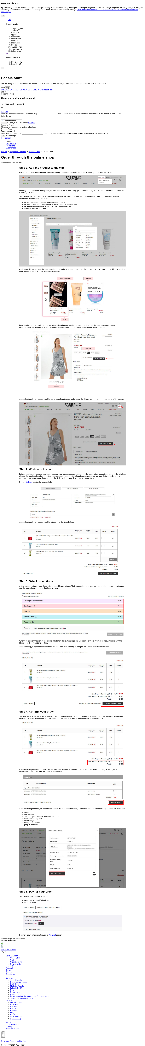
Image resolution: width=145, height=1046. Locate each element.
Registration (6, 138)
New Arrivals (11, 144)
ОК (3, 16)
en (7, 53)
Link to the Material (8, 950)
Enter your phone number (11, 133)
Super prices (11, 148)
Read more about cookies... (88, 10)
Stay (7, 88)
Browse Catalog (12, 1029)
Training (9, 1026)
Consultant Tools (46, 90)
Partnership (10, 1022)
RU (9, 20)
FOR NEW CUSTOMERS (29, 90)
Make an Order (34, 152)
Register (4, 112)
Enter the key (6, 116)
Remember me (9, 121)
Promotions (10, 146)
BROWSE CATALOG (9, 90)
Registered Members (18, 152)
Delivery (29, 482)
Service (4, 152)
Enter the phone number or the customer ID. (18, 114)
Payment (52, 935)
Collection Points (12, 1024)
